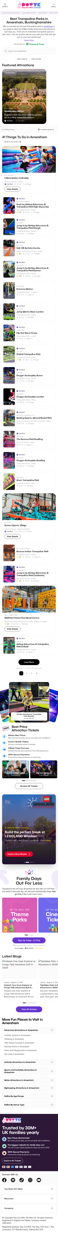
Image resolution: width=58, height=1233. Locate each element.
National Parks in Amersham (16, 1046)
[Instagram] (30, 1180)
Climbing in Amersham (14, 1039)
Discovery (8, 1198)
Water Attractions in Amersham (19, 1080)
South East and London (11, 13)
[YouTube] (39, 1180)
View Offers (36, 59)
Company (8, 1208)
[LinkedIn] (13, 1180)
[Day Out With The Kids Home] (29, 5)
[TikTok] (21, 1180)
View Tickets (22, 59)
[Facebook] (4, 1180)
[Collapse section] (52, 1030)
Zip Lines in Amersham (14, 1054)
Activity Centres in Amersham (17, 1035)
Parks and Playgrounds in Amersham (20, 1050)
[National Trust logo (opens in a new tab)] (35, 44)
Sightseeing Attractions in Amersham (21, 1088)
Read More (29, 40)
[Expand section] (52, 1062)
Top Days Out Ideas (13, 1189)
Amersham (42, 13)
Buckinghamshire (29, 13)
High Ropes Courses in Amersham (19, 1043)
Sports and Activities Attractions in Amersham (20, 1071)
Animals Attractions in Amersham (20, 1062)
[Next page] (37, 673)
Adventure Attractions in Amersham (21, 1030)
